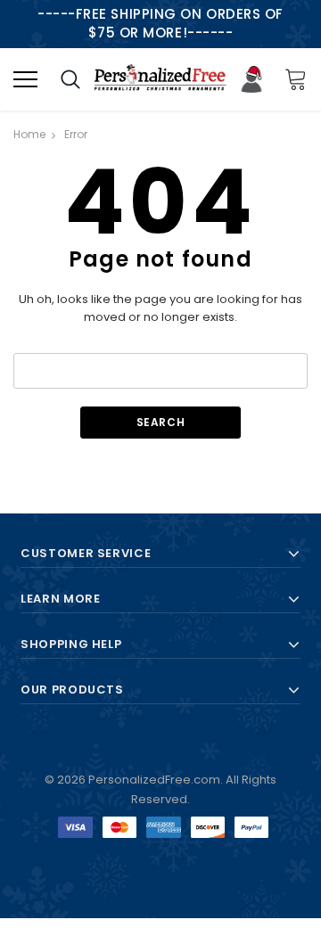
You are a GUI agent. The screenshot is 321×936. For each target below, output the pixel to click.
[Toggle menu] (25, 79)
